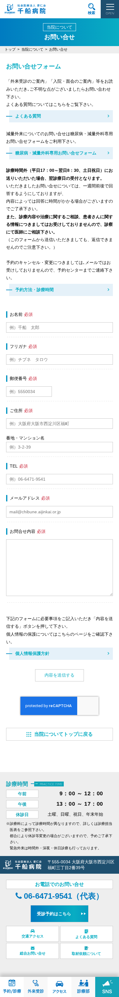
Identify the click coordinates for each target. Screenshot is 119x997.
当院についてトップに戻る (63, 734)
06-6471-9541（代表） (63, 896)
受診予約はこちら (54, 913)
